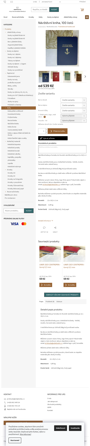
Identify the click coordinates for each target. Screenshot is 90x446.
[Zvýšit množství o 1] (46, 129)
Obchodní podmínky (54, 404)
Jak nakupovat (47, 2)
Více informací (25, 434)
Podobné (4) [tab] (50, 301)
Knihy (9, 108)
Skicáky (10, 89)
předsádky (11, 160)
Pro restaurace (10, 198)
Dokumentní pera (14, 76)
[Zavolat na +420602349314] (7, 2)
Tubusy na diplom (14, 60)
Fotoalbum (11, 98)
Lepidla (10, 163)
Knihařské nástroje (14, 166)
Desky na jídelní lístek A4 (16, 35)
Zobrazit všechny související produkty (62, 295)
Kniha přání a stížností (15, 111)
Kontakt (50, 410)
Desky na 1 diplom (14, 54)
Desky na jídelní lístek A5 (16, 38)
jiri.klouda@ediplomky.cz (51, 184)
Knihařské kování (14, 151)
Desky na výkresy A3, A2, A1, (18, 92)
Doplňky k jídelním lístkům (17, 48)
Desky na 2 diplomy (14, 57)
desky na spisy (13, 101)
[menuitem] (5, 17)
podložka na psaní (14, 82)
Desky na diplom (13, 51)
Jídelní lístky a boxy (14, 32)
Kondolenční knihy (14, 114)
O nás (35, 2)
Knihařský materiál (13, 141)
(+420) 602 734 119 (13, 406)
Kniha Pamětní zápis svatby (17, 138)
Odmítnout (60, 428)
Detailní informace (44, 221)
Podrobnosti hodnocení (66, 27)
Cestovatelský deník (15, 130)
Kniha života (12, 127)
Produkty (8, 29)
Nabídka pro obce (11, 195)
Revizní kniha (12, 120)
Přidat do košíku (59, 131)
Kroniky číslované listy (15, 185)
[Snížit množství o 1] (46, 132)
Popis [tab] (41, 301)
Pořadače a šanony (14, 105)
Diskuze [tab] (59, 301)
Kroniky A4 (11, 173)
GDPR (49, 407)
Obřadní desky (13, 67)
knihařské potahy (14, 148)
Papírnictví (10, 73)
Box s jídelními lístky (15, 42)
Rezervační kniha (13, 192)
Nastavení (15, 440)
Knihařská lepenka (14, 144)
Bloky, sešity (12, 86)
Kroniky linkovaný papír (16, 189)
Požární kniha (12, 117)
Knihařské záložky (14, 154)
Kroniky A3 (11, 176)
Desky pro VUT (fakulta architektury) (20, 95)
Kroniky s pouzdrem (15, 182)
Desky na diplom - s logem (17, 64)
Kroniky (9, 170)
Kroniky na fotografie (15, 179)
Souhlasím (75, 428)
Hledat (54, 9)
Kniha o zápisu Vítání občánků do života (19, 134)
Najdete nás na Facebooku (16, 409)
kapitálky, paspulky (14, 157)
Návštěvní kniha (13, 124)
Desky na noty (13, 79)
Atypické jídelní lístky (15, 45)
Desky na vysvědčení (15, 70)
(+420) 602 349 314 (13, 402)
